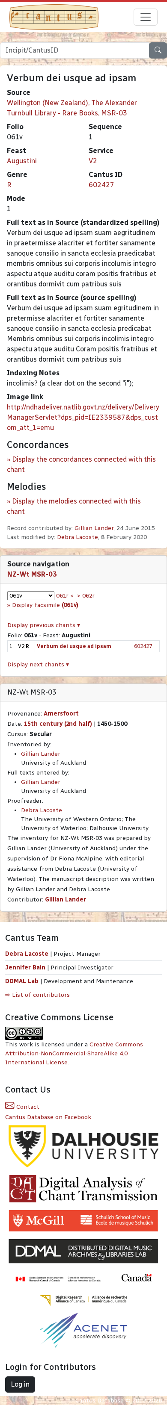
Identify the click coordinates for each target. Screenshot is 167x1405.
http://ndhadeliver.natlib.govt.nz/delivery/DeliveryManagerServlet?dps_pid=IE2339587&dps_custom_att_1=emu (83, 417)
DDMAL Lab (22, 981)
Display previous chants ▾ (43, 625)
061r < (65, 595)
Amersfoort (61, 713)
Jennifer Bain (26, 967)
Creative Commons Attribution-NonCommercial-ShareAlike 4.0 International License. (74, 1053)
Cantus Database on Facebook (48, 1117)
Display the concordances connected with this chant (81, 464)
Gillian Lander (94, 528)
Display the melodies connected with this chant (74, 506)
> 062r (86, 595)
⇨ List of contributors (37, 995)
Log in (20, 1384)
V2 (93, 161)
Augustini (22, 161)
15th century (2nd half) (58, 724)
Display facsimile (45, 605)
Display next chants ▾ (38, 664)
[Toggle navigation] (146, 17)
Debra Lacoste (77, 537)
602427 (101, 185)
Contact (27, 1106)
